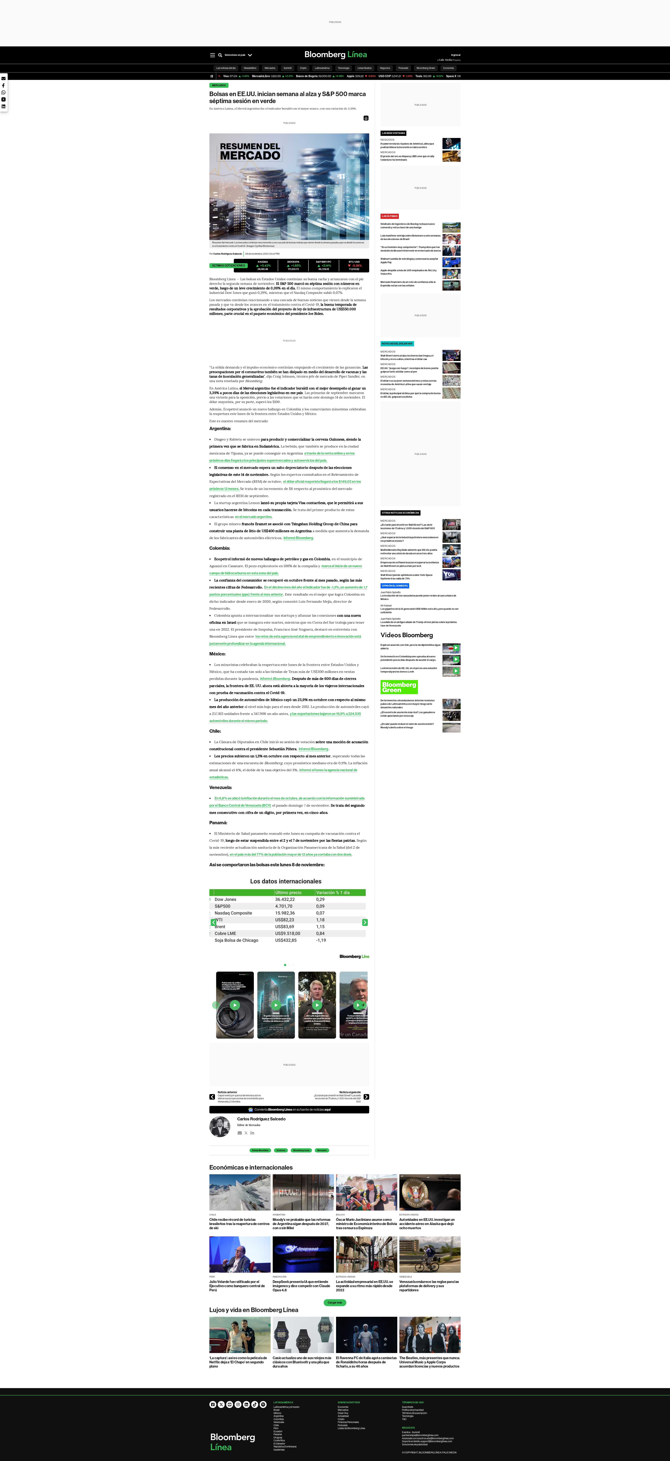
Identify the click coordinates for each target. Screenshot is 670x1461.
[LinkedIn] (252, 1133)
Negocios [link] (385, 68)
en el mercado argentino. (253, 517)
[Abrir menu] (212, 55)
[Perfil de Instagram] (237, 1404)
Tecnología (407, 1416)
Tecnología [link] (343, 68)
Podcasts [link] (403, 68)
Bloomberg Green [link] (426, 68)
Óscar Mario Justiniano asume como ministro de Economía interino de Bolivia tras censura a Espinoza (366, 1224)
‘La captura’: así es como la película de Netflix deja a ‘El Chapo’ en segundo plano (238, 1362)
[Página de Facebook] (212, 1404)
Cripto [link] (303, 68)
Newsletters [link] (250, 68)
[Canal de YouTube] (229, 1404)
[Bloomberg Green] (421, 687)
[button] (366, 118)
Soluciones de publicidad (415, 1444)
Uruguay (278, 1437)
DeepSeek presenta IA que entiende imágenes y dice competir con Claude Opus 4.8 (301, 1286)
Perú (276, 1428)
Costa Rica (279, 1440)
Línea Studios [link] (365, 68)
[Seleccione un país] (250, 55)
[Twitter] (246, 1133)
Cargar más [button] (335, 1302)
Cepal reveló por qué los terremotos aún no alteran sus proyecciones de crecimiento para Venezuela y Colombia (241, 1098)
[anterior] (212, 1097)
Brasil (277, 1410)
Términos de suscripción (414, 1413)
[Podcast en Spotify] (263, 1404)
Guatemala (279, 1449)
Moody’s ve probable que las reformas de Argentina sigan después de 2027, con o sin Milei (302, 1224)
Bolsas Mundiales (260, 1150)
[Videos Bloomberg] (421, 635)
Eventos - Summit (411, 1432)
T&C (404, 1419)
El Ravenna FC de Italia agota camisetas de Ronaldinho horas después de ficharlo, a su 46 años (366, 1362)
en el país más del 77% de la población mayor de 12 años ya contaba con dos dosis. (291, 854)
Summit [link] (288, 68)
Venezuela (279, 1422)
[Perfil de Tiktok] (254, 1404)
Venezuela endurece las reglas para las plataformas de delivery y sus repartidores (429, 1286)
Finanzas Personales (348, 1422)
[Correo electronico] (239, 1133)
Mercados (219, 85)
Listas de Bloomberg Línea (351, 1428)
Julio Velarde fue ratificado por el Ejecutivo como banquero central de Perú (237, 1286)
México (277, 1413)
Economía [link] (448, 68)
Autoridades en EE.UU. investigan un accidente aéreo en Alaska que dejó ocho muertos (427, 1224)
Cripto (341, 1419)
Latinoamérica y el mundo (286, 1407)
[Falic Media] (440, 60)
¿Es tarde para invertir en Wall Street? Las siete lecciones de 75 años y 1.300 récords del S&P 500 (337, 1098)
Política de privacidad (413, 1410)
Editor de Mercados (248, 1125)
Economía (343, 1407)
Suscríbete (407, 1407)
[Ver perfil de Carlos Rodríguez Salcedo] (223, 1126)
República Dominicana (285, 1446)
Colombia (279, 1419)
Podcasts (343, 1425)
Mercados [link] (270, 68)
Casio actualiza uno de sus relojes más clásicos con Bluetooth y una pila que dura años (302, 1362)
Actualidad (343, 1416)
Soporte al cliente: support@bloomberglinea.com (427, 1441)
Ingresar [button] (456, 55)
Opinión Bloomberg (395, 585)
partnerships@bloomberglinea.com (420, 1435)
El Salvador (279, 1443)
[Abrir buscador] (220, 55)
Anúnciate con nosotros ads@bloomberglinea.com (428, 1438)
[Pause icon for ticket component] (212, 76)
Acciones (281, 1150)
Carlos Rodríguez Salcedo (227, 253)
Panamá (278, 1434)
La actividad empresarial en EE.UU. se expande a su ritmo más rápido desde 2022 (364, 1286)
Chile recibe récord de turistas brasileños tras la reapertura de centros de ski (239, 1224)
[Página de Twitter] (221, 1404)
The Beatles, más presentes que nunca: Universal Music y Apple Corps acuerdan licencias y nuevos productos (429, 1362)
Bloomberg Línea (301, 1150)
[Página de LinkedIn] (246, 1404)
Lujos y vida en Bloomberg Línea (253, 1310)
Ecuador (278, 1431)
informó (275, 679)
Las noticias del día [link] (226, 68)
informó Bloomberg (298, 538)
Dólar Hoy (343, 1413)
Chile (276, 1425)
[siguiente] (366, 1097)
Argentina (279, 1416)
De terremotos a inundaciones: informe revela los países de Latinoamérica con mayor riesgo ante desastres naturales (408, 704)
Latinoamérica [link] (322, 68)
